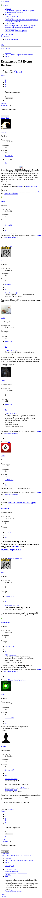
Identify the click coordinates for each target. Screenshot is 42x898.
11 (5, 100)
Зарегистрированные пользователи (17, 25)
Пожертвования (10, 29)
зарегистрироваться (11, 194)
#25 (6, 485)
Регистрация (5, 48)
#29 (6, 723)
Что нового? (9, 18)
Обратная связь (10, 869)
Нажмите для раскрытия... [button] (14, 296)
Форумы (8, 14)
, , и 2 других (22, 503)
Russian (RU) (9, 866)
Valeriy (16, 70)
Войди (19, 186)
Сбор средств (9, 31)
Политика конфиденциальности (16, 873)
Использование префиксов (14, 12)
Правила (8, 9)
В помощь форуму (21, 31)
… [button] (6, 88)
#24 (6, 410)
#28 (6, 651)
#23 (6, 347)
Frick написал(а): (11, 655)
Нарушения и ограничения (14, 10)
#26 (6, 537)
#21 (6, 230)
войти (39, 192)
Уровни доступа (29, 10)
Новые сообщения (11, 16)
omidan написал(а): (11, 779)
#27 (6, 602)
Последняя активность (13, 21)
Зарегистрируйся (31, 186)
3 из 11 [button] (11, 105)
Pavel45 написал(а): (11, 293)
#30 (6, 775)
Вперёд (3, 104)
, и (15, 558)
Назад (3, 75)
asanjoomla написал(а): (12, 605)
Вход (2, 45)
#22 (6, 289)
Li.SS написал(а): (11, 413)
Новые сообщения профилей (28, 20)
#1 (6, 163)
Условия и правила (11, 871)
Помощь (8, 875)
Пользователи (10, 23)
